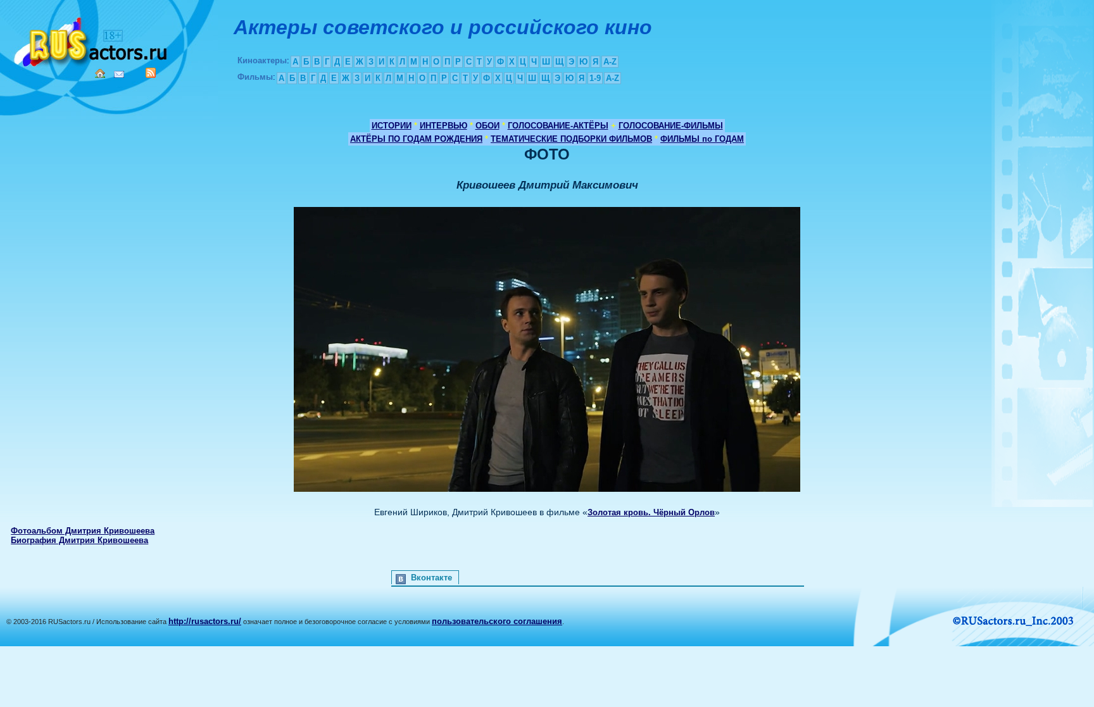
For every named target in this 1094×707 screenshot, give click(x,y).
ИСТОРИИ (392, 125)
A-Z (610, 61)
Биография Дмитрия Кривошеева (79, 540)
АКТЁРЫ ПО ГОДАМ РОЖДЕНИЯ (416, 139)
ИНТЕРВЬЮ (443, 125)
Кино (92, 39)
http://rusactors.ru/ (204, 621)
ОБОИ (487, 125)
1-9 (595, 78)
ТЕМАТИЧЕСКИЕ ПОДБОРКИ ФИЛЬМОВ (571, 139)
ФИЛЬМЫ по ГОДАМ (702, 139)
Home (100, 73)
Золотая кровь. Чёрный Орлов (651, 512)
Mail (119, 74)
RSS (151, 73)
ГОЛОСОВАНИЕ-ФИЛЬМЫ (671, 125)
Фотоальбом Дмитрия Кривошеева (82, 530)
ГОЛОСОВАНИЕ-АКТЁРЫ (558, 125)
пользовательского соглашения (497, 621)
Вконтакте (431, 577)
